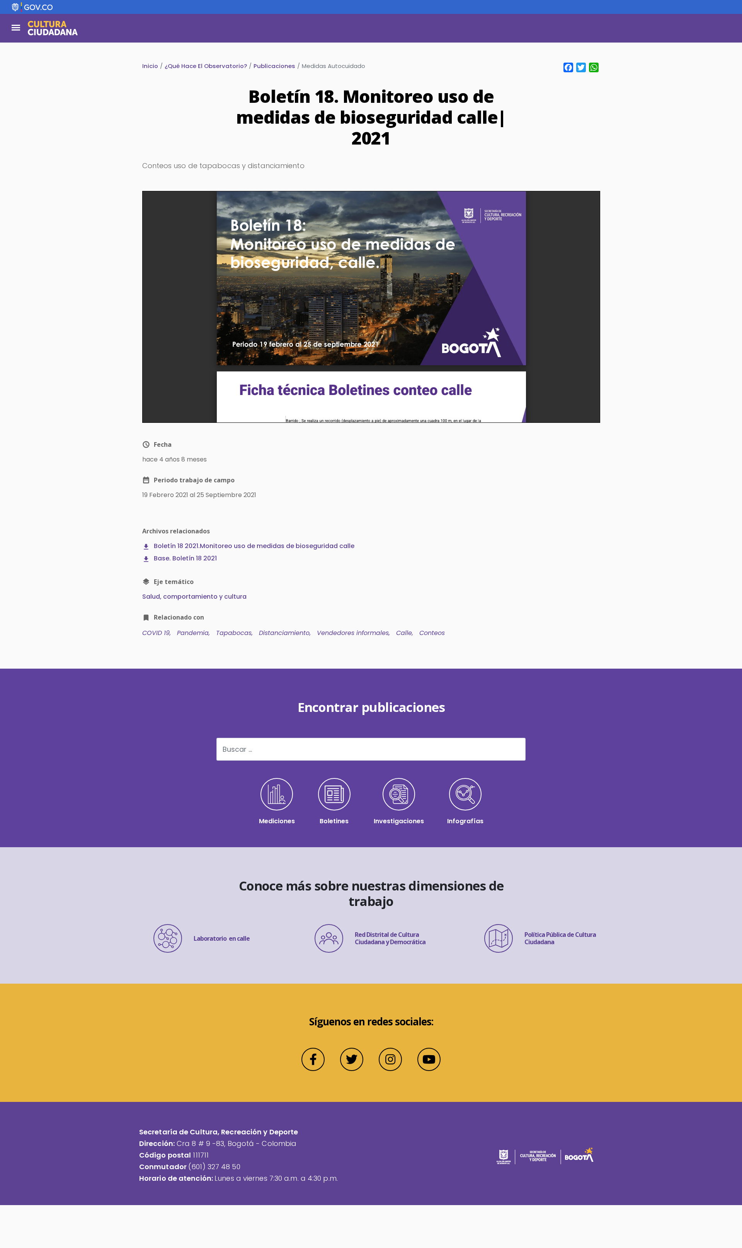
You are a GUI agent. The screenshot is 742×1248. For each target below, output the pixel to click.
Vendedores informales (353, 632)
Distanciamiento (284, 632)
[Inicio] (53, 28)
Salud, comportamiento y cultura (194, 596)
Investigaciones (399, 821)
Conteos (432, 632)
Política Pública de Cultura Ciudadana (560, 938)
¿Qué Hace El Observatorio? (206, 66)
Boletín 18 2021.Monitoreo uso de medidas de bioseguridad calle (254, 545)
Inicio (150, 66)
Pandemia (193, 632)
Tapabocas (234, 632)
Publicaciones (274, 66)
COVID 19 (156, 632)
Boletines (334, 821)
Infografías (465, 821)
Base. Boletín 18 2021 (185, 558)
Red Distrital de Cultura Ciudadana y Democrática (390, 938)
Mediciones (277, 821)
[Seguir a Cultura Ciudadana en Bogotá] (313, 1059)
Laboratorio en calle (222, 938)
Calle (404, 632)
